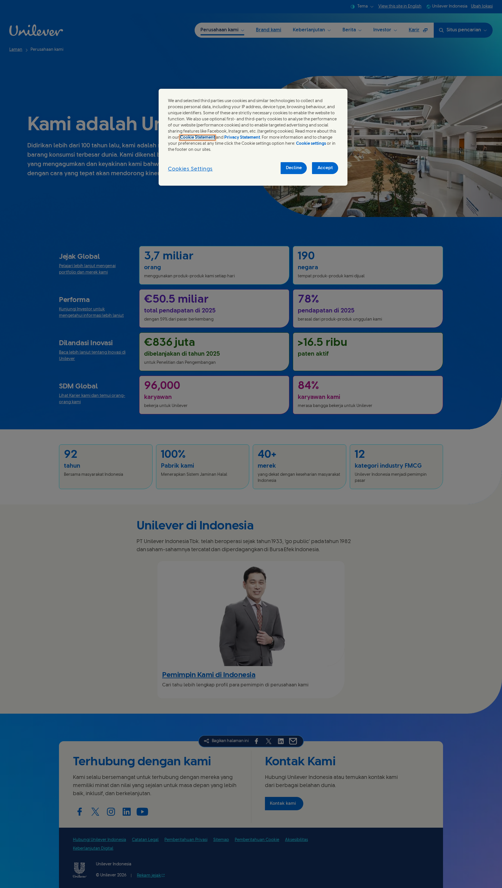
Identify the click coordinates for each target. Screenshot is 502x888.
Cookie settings (311, 144)
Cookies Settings (190, 169)
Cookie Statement (197, 137)
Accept (325, 168)
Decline (294, 168)
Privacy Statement (242, 137)
